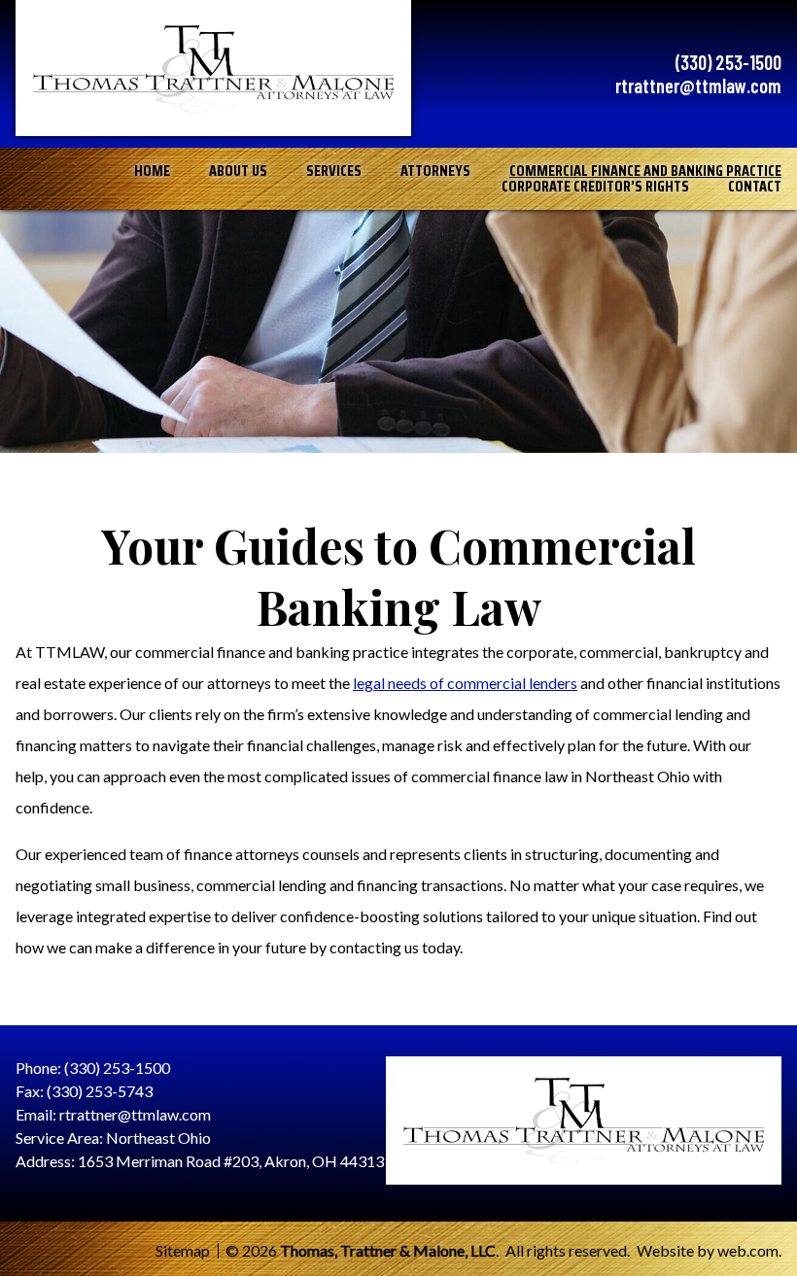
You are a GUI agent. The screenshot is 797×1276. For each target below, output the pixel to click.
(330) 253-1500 (728, 62)
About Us (238, 171)
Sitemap (183, 1251)
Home (152, 171)
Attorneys (435, 171)
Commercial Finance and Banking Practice (645, 171)
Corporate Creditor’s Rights (595, 186)
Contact (754, 186)
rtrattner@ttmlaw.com (698, 85)
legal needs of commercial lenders (465, 682)
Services (334, 171)
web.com (748, 1250)
